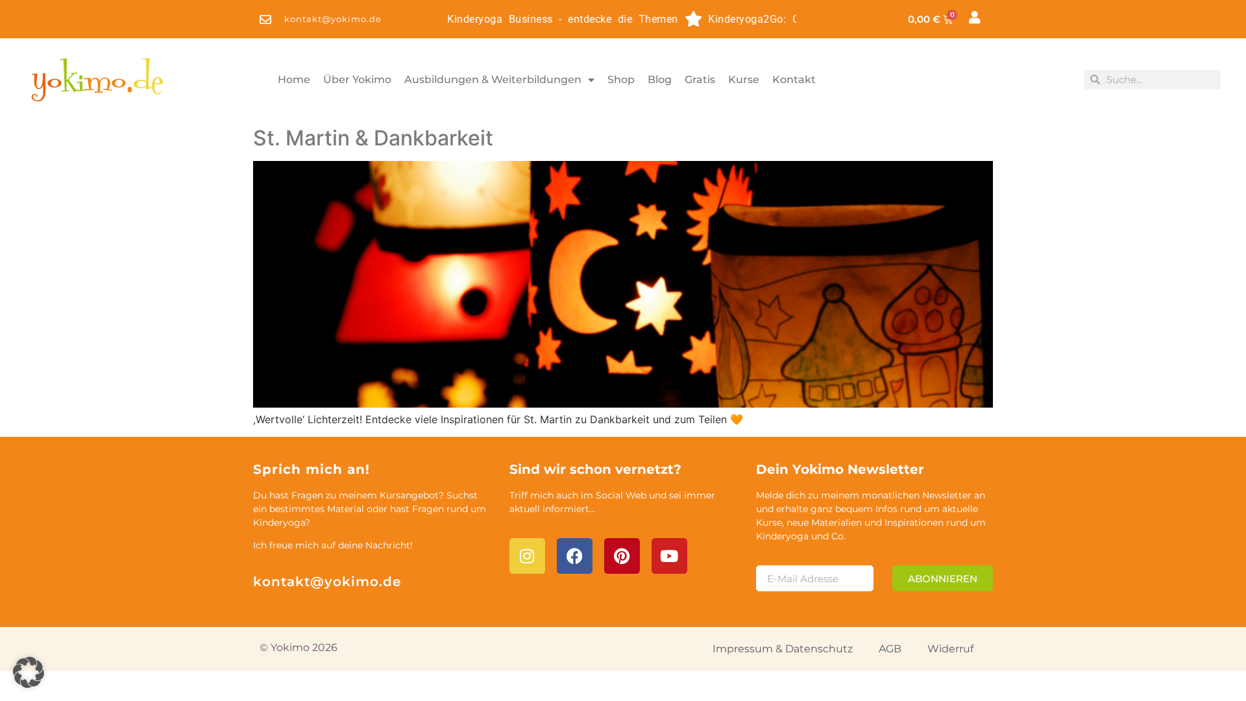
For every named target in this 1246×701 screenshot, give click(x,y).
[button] (28, 672)
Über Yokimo (357, 79)
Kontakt (794, 79)
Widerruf (950, 649)
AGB (890, 649)
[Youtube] (669, 556)
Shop (621, 79)
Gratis (700, 79)
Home (294, 79)
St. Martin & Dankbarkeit (373, 138)
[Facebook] (574, 556)
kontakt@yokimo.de (327, 581)
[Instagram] (527, 556)
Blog (660, 79)
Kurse (743, 79)
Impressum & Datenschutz (783, 649)
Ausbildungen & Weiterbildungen (492, 79)
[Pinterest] (622, 556)
